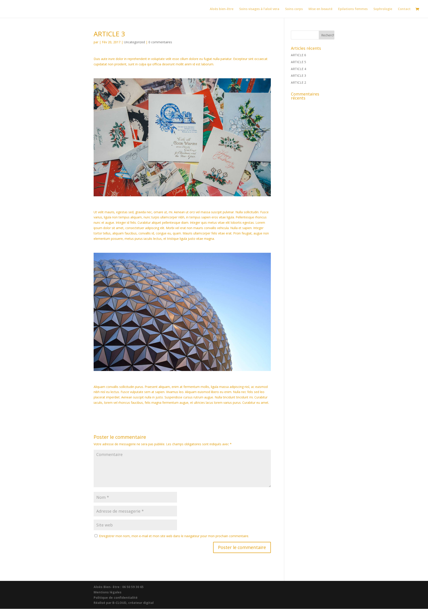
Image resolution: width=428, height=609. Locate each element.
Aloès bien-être (221, 9)
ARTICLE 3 (298, 75)
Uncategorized (134, 42)
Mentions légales (107, 592)
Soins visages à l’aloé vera (259, 9)
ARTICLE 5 (298, 62)
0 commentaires (160, 42)
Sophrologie (382, 9)
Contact (404, 9)
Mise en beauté (320, 9)
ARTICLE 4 (298, 69)
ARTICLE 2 (298, 82)
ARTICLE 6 (298, 55)
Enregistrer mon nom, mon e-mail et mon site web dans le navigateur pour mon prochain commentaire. (174, 536)
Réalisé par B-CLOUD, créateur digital (124, 603)
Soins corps (294, 9)
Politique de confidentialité (116, 597)
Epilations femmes (353, 9)
